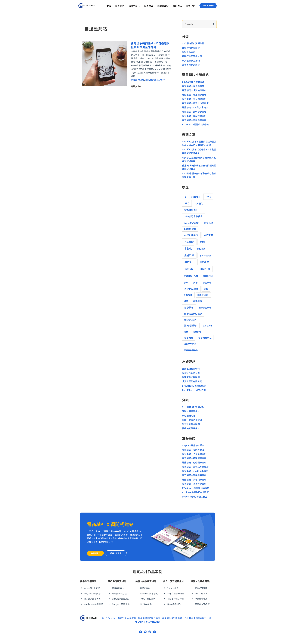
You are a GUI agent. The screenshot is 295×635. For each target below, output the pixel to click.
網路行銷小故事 (191, 276)
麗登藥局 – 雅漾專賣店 (193, 86)
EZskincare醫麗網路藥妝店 (195, 124)
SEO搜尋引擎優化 (193, 216)
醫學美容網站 (205, 307)
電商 (186, 331)
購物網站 (197, 301)
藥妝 (206, 288)
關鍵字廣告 (207, 325)
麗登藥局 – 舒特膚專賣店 (194, 111)
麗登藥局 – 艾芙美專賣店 (194, 90)
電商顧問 (197, 331)
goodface (195, 196)
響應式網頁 (190, 344)
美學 (186, 282)
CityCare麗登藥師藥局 (193, 81)
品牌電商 (208, 235)
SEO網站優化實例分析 (193, 43)
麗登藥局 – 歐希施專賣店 (194, 115)
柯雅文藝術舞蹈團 (191, 377)
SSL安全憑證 (191, 222)
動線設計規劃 (190, 229)
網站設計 (189, 269)
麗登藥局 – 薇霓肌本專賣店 (195, 103)
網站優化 (189, 262)
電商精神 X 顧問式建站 (110, 524)
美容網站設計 (191, 288)
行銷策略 (188, 294)
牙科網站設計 (205, 255)
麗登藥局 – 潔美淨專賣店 (194, 120)
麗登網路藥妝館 (191, 350)
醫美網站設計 (190, 319)
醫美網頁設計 (190, 325)
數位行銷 (201, 248)
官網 (202, 241)
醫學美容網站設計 (191, 64)
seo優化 (199, 203)
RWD (208, 196)
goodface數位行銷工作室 (194, 496)
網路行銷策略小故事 (155, 79)
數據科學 (189, 255)
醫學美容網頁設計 (89, 581)
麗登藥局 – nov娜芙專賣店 (195, 107)
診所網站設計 (203, 295)
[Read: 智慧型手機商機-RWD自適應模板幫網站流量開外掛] (104, 63)
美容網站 (207, 282)
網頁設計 (208, 276)
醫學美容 (189, 307)
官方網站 (189, 241)
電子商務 (188, 337)
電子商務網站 (205, 337)
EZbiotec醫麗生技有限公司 (195, 492)
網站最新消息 (137, 79)
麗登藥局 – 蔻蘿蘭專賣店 (194, 94)
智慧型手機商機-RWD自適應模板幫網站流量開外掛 (150, 45)
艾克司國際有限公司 (192, 381)
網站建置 (204, 262)
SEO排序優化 (191, 210)
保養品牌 (208, 222)
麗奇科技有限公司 (191, 372)
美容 (195, 282)
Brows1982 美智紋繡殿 (194, 385)
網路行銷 (205, 269)
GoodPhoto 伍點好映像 (194, 389)
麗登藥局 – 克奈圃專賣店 (194, 98)
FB (185, 196)
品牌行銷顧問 (191, 235)
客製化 (188, 248)
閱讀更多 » (136, 86)
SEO (186, 203)
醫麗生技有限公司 (191, 368)
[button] (138, 6)
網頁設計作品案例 (191, 60)
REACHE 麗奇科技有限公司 (147, 621)
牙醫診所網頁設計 (191, 47)
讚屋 (186, 301)
